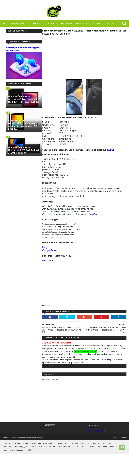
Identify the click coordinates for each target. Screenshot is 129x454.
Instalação (66, 23)
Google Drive (49, 250)
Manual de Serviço (18, 23)
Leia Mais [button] (29, 450)
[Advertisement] (84, 58)
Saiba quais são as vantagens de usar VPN (23, 49)
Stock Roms (51, 23)
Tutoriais (97, 23)
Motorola (48, 306)
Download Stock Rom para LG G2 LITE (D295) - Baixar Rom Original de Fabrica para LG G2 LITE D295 (23, 124)
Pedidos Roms (81, 23)
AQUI (111, 149)
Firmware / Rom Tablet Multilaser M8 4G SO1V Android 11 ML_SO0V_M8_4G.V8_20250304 (24, 100)
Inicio (5, 23)
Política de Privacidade (34, 438)
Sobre (108, 23)
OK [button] (122, 447)
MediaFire (47, 260)
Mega (45, 247)
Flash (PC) (36, 23)
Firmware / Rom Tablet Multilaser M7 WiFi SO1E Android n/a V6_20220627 (23, 150)
